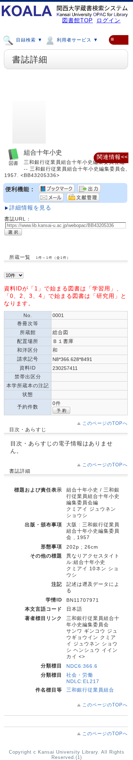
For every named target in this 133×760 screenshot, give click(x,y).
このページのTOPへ (105, 423)
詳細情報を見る (30, 208)
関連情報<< (112, 157)
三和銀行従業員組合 (90, 690)
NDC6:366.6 (82, 666)
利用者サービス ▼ (76, 40)
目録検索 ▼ (28, 40)
